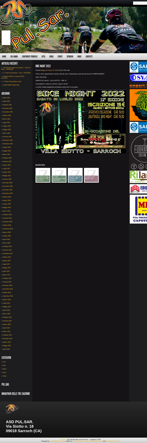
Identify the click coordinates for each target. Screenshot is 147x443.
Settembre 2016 (8, 296)
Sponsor (70, 56)
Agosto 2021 (7, 165)
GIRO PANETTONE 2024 (11, 85)
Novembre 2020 (8, 186)
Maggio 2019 (7, 207)
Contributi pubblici (29, 56)
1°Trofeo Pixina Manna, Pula (12, 81)
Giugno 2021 (7, 172)
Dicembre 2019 (7, 190)
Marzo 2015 (6, 331)
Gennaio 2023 (7, 136)
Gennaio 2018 (7, 250)
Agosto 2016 (7, 299)
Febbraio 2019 (7, 214)
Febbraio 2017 (7, 278)
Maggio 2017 (7, 268)
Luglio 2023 (6, 122)
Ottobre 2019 (7, 197)
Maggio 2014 (7, 345)
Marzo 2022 (6, 154)
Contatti (89, 56)
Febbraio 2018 (7, 246)
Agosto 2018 (7, 232)
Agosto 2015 (7, 324)
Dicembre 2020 (7, 183)
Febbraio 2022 (7, 158)
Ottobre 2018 (7, 225)
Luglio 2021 (6, 168)
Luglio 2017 (6, 264)
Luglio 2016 (6, 303)
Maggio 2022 (7, 151)
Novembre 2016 (8, 289)
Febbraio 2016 (7, 317)
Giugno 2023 (7, 126)
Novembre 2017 (8, 253)
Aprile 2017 (6, 271)
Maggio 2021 (7, 175)
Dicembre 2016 (7, 285)
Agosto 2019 (7, 200)
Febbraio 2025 (7, 105)
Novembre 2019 (8, 193)
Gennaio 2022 (7, 161)
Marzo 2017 (6, 275)
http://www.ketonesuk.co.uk (94, 441)
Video (51, 56)
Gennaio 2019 (7, 218)
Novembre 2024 (8, 112)
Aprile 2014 (6, 349)
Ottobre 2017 (7, 257)
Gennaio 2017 (7, 282)
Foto (43, 56)
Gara (4, 365)
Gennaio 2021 (7, 179)
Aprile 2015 (6, 328)
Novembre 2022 (8, 140)
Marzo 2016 (6, 314)
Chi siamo (14, 56)
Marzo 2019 (6, 211)
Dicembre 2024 (7, 108)
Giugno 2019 (7, 204)
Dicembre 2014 (7, 338)
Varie (4, 372)
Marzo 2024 (6, 119)
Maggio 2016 (7, 306)
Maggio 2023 (7, 129)
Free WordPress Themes (57, 441)
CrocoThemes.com (79, 441)
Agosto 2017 (7, 260)
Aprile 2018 (6, 239)
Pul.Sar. (63, 439)
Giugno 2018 (7, 236)
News (79, 56)
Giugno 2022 (7, 147)
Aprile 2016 (6, 310)
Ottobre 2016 (7, 292)
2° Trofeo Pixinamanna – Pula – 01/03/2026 (16, 73)
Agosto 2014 (7, 342)
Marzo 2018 (6, 243)
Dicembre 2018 (7, 221)
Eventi (60, 56)
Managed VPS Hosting (113, 441)
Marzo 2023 (6, 133)
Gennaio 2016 (7, 321)
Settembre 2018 (8, 229)
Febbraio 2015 (7, 335)
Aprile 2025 (6, 101)
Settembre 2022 (8, 144)
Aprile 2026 (6, 98)
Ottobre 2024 (7, 115)
